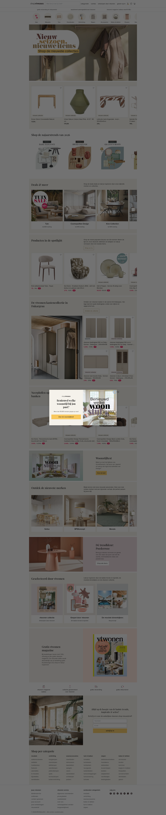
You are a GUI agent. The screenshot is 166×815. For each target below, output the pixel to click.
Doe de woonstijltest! (66, 417)
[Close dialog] (114, 392)
